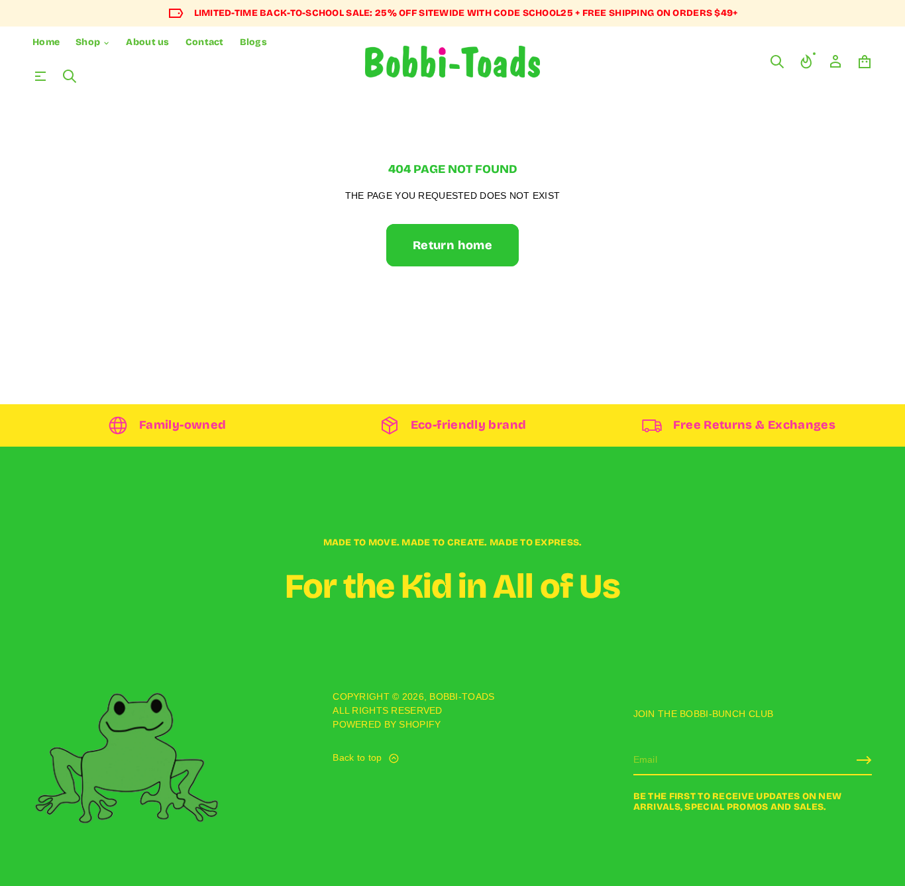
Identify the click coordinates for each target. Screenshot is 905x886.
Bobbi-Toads (461, 696)
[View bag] (864, 61)
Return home (452, 245)
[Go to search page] (69, 76)
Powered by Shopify (387, 724)
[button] (69, 76)
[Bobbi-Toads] (452, 62)
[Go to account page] (835, 61)
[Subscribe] (864, 760)
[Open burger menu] (40, 76)
